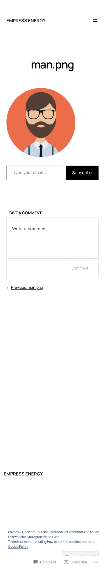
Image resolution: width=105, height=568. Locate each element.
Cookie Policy (18, 546)
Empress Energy (26, 20)
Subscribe (82, 173)
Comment (79, 268)
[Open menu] (95, 20)
